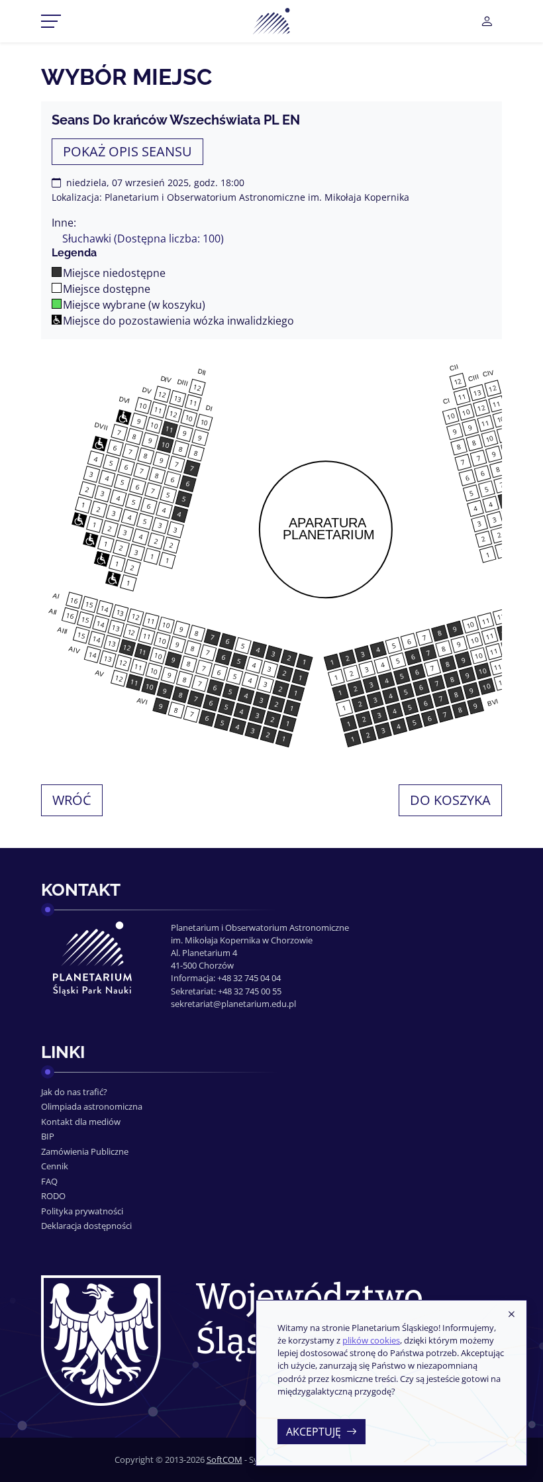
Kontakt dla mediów (81, 1122)
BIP (47, 1136)
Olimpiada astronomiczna (91, 1106)
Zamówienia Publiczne (84, 1151)
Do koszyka (450, 800)
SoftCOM (224, 1459)
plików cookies (371, 1340)
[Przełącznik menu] (51, 21)
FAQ (49, 1181)
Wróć (71, 800)
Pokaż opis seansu (127, 151)
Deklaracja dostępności (86, 1226)
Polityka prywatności (82, 1211)
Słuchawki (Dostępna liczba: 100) (143, 238)
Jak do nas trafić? (74, 1092)
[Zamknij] (511, 1315)
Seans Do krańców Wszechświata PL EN (176, 120)
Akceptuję (313, 1431)
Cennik (54, 1166)
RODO (53, 1196)
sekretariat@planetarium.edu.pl (233, 1004)
